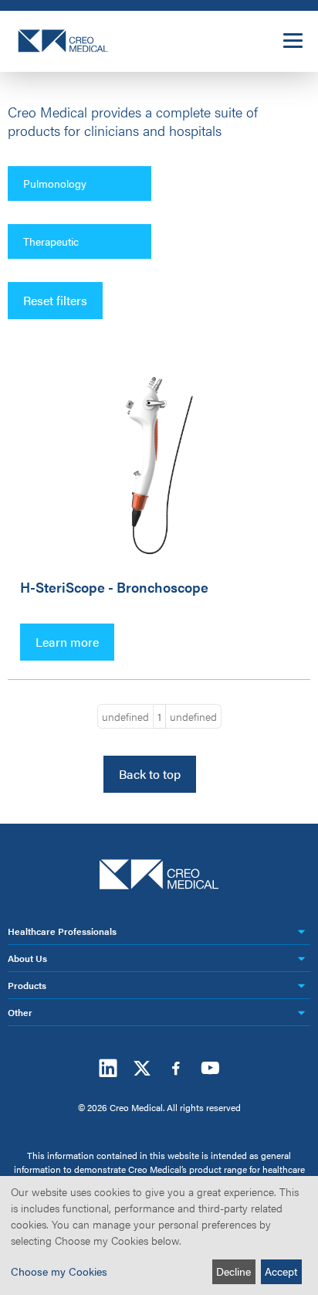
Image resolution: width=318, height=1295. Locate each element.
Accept (281, 1271)
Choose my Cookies (59, 1271)
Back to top (150, 774)
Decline (233, 1271)
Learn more (67, 642)
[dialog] (159, 1235)
